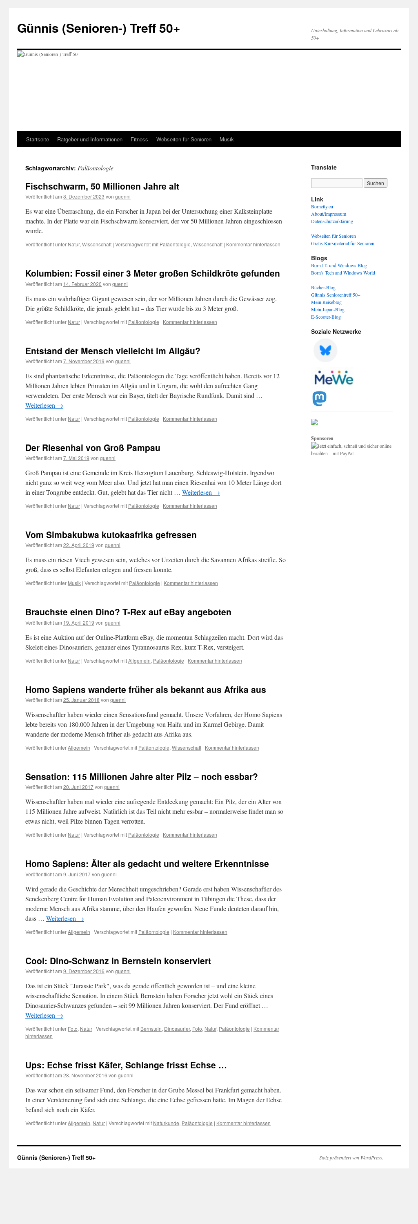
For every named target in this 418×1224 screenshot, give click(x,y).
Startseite (37, 139)
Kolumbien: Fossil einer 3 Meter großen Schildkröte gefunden (152, 273)
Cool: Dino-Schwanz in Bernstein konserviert (118, 960)
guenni (123, 196)
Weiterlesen (44, 405)
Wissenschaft (96, 244)
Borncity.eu (322, 206)
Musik (227, 139)
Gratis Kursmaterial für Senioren (342, 243)
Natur (74, 244)
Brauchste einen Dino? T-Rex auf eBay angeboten (128, 611)
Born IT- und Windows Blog (339, 265)
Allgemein (139, 660)
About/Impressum (328, 213)
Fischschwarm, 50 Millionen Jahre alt (102, 186)
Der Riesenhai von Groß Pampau (92, 447)
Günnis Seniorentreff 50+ (335, 294)
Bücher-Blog (323, 287)
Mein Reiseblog (326, 302)
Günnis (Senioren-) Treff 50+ (98, 27)
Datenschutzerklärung (332, 221)
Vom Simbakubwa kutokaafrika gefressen (111, 534)
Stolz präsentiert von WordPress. (351, 1157)
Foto (73, 1028)
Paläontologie (175, 244)
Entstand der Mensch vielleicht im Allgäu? (112, 350)
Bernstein (151, 1028)
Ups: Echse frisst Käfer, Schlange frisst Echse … (126, 1065)
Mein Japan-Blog (328, 309)
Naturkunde (166, 1122)
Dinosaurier (177, 1028)
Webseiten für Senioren (183, 139)
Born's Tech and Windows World (343, 272)
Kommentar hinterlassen (253, 244)
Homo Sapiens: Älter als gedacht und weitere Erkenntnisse (147, 863)
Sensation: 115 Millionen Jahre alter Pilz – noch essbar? (141, 776)
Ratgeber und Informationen (89, 139)
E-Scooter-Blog (326, 316)
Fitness (139, 139)
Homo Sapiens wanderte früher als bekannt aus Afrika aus (145, 689)
